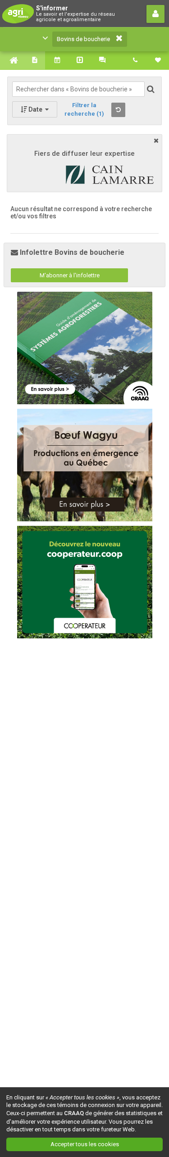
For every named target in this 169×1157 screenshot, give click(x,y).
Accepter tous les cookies (84, 1144)
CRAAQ (74, 1113)
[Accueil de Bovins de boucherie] (11, 60)
